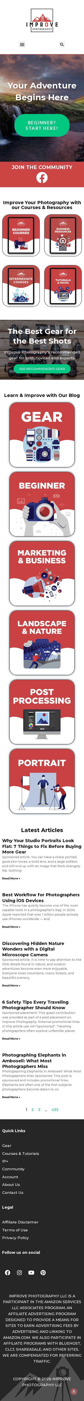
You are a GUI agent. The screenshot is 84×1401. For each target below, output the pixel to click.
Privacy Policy (15, 1237)
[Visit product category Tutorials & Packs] (63, 286)
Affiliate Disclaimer (20, 1222)
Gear (6, 1145)
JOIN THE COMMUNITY (42, 167)
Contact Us (12, 1192)
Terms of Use (15, 1230)
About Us (11, 1184)
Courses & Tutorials (20, 1153)
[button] (22, 44)
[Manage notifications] (73, 1391)
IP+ (5, 1161)
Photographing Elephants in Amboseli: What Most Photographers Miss (34, 1060)
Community (13, 1169)
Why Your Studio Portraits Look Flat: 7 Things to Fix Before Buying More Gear (41, 846)
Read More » (11, 878)
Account (10, 1177)
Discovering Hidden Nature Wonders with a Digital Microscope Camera (33, 949)
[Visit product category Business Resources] (63, 235)
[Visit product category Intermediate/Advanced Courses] (21, 286)
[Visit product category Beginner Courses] (21, 235)
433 (54, 1109)
